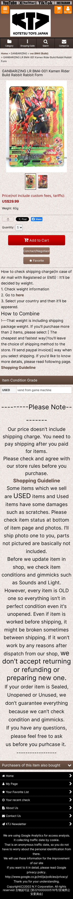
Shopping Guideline (18, 367)
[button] (5, 10)
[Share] (8, 219)
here (20, 295)
